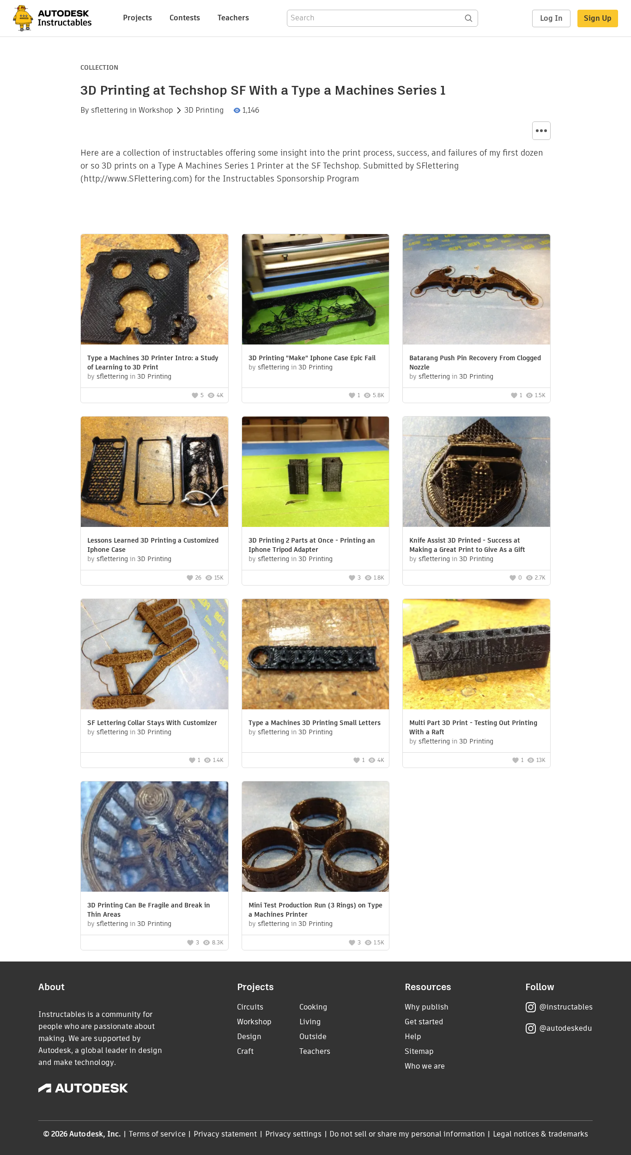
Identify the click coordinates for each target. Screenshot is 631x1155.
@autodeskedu (565, 1028)
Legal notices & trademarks (540, 1134)
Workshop (156, 110)
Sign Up (598, 18)
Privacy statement (225, 1134)
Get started (424, 1021)
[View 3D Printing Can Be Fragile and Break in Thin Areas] (154, 837)
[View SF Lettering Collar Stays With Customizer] (154, 655)
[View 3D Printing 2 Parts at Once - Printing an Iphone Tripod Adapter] (315, 473)
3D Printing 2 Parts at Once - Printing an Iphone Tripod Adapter (312, 545)
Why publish (427, 1007)
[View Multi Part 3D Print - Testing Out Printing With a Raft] (476, 655)
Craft (245, 1051)
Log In (551, 18)
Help (413, 1036)
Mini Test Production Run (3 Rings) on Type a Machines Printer (315, 910)
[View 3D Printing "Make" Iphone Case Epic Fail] (315, 290)
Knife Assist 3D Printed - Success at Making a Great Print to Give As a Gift (467, 545)
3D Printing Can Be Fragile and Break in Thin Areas (148, 910)
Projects (137, 17)
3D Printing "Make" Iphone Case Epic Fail (312, 358)
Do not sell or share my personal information (407, 1134)
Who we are (425, 1066)
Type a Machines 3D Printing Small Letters (315, 722)
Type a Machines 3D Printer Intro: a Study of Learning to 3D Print (152, 362)
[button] (541, 130)
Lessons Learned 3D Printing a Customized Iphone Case (152, 545)
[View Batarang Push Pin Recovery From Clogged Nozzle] (476, 290)
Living (310, 1021)
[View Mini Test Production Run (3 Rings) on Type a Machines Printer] (315, 837)
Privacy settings (293, 1134)
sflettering (109, 110)
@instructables (566, 1007)
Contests (185, 17)
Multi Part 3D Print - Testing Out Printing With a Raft (473, 727)
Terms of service (157, 1134)
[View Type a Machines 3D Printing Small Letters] (315, 655)
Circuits (250, 1007)
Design (249, 1036)
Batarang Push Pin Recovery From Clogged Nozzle (475, 362)
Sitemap (419, 1051)
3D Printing (204, 110)
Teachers (233, 17)
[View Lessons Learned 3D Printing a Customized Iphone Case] (154, 473)
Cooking (313, 1007)
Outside (313, 1036)
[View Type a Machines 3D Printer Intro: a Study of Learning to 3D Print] (154, 290)
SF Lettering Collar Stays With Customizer (152, 722)
